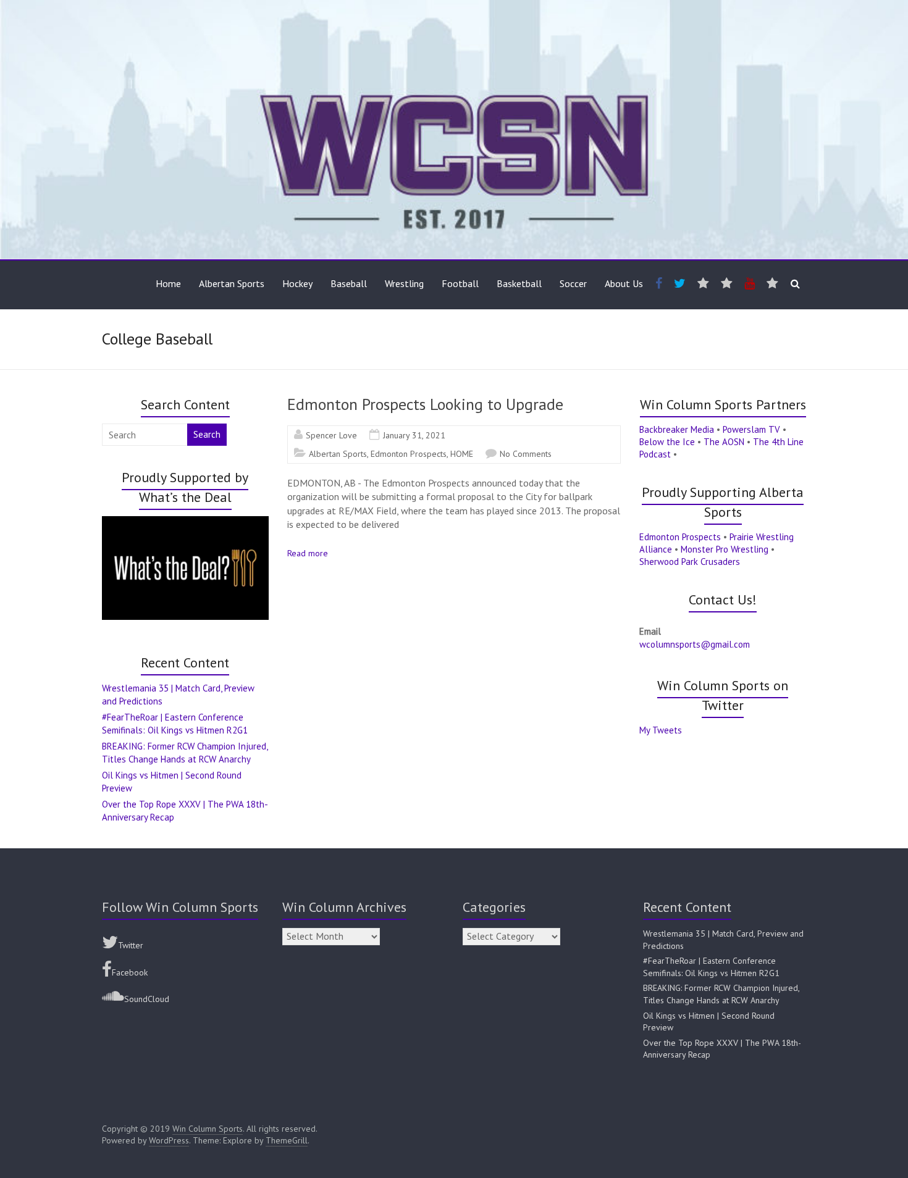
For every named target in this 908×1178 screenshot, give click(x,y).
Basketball (519, 283)
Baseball (348, 283)
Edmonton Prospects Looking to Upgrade (425, 404)
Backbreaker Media (676, 429)
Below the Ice (667, 442)
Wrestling (404, 283)
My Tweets (660, 730)
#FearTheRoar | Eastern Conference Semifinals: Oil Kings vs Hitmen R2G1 (711, 967)
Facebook (130, 972)
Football (460, 283)
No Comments (526, 453)
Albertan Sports (231, 283)
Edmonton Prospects (409, 453)
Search (207, 434)
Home (168, 283)
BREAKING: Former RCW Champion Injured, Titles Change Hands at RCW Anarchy (721, 994)
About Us (624, 283)
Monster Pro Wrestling (724, 549)
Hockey (297, 283)
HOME (461, 453)
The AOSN (724, 442)
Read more (307, 553)
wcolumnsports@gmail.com (694, 644)
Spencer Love (331, 435)
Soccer (573, 283)
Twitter (130, 945)
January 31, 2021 (414, 435)
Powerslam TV (751, 429)
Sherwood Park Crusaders (689, 561)
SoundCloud (146, 999)
